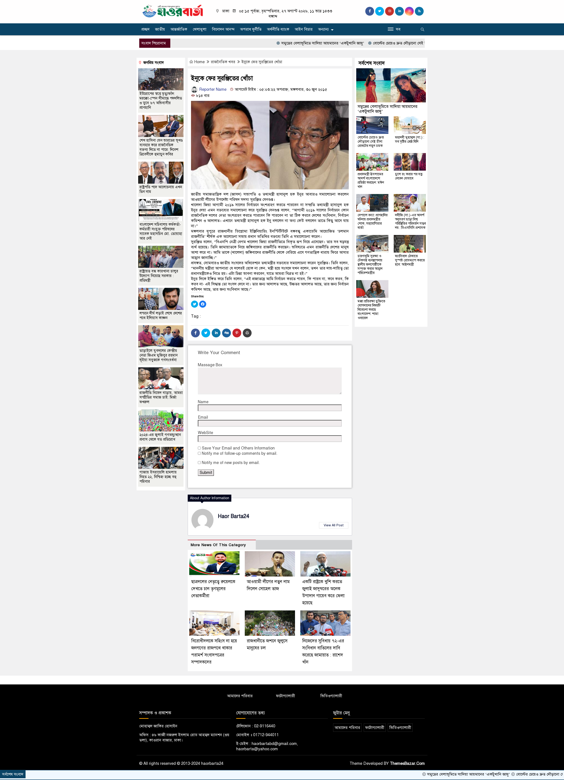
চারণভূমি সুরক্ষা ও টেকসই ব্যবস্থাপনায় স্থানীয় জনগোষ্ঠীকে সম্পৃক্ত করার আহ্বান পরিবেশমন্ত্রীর (370, 264)
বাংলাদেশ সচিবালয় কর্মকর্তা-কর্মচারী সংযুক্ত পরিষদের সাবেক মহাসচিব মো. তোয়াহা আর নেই (160, 231)
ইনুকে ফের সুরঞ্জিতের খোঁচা (261, 61)
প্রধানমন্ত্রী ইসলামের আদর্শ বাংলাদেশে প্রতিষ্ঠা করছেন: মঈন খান (371, 180)
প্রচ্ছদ (145, 29)
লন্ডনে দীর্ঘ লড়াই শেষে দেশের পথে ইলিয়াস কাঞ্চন (160, 315)
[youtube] (409, 11)
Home (199, 61)
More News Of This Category (218, 545)
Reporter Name (212, 89)
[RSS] (419, 11)
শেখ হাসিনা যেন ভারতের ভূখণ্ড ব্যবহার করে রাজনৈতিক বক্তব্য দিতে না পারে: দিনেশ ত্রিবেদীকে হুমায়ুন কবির (161, 147)
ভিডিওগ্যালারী (331, 695)
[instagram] (389, 11)
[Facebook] (195, 333)
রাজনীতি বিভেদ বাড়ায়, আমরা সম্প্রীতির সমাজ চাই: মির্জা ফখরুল (161, 397)
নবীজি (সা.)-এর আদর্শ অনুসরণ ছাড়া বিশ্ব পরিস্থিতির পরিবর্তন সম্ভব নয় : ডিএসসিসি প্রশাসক (410, 221)
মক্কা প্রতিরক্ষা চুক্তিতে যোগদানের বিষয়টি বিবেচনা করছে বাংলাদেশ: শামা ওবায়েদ (371, 309)
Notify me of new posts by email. (231, 462)
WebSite (205, 432)
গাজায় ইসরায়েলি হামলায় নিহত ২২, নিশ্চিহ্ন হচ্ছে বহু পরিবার (158, 477)
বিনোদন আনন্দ (223, 29)
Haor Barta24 (233, 516)
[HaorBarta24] (173, 10)
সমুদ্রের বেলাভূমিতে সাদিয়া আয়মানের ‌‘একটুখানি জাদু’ (290, 43)
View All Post (334, 525)
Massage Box (210, 364)
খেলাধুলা (199, 29)
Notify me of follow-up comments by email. (239, 453)
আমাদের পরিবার (240, 695)
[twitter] (379, 11)
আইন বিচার (304, 29)
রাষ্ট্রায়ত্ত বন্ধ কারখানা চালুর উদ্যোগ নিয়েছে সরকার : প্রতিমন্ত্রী (158, 276)
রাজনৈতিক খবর (223, 61)
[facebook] (369, 11)
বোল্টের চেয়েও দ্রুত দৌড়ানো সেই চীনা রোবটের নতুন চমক (384, 43)
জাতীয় (160, 29)
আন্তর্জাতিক (179, 29)
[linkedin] (399, 11)
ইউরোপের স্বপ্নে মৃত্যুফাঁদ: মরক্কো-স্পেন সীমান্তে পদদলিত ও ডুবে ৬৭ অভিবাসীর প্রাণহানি (160, 100)
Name (203, 401)
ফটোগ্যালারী (285, 695)
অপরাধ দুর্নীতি (251, 29)
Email (203, 417)
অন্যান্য (323, 29)
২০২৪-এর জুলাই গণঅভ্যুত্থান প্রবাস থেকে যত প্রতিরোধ (160, 437)
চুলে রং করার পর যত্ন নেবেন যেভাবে (409, 176)
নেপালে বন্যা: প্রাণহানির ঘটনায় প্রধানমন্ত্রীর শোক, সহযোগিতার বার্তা (373, 221)
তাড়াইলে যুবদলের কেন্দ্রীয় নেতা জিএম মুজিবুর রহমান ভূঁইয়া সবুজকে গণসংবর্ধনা (158, 355)
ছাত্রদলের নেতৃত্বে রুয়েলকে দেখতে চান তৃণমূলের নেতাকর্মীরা (213, 589)
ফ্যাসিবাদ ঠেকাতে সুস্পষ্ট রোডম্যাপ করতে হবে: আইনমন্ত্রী (410, 260)
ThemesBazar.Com (407, 763)
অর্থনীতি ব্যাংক (278, 29)
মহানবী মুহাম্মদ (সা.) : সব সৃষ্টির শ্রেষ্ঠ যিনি (409, 139)
